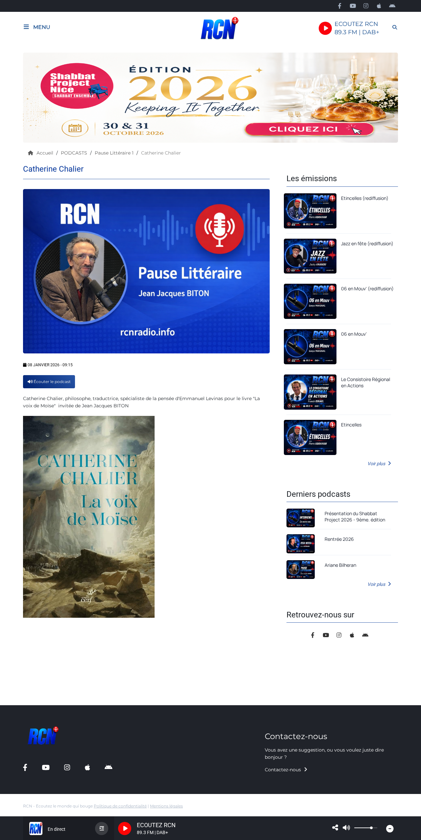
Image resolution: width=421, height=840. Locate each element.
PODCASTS (74, 153)
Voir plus (376, 463)
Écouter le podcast (52, 381)
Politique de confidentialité (120, 806)
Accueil (46, 153)
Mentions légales (166, 806)
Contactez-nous (283, 770)
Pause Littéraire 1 (115, 153)
